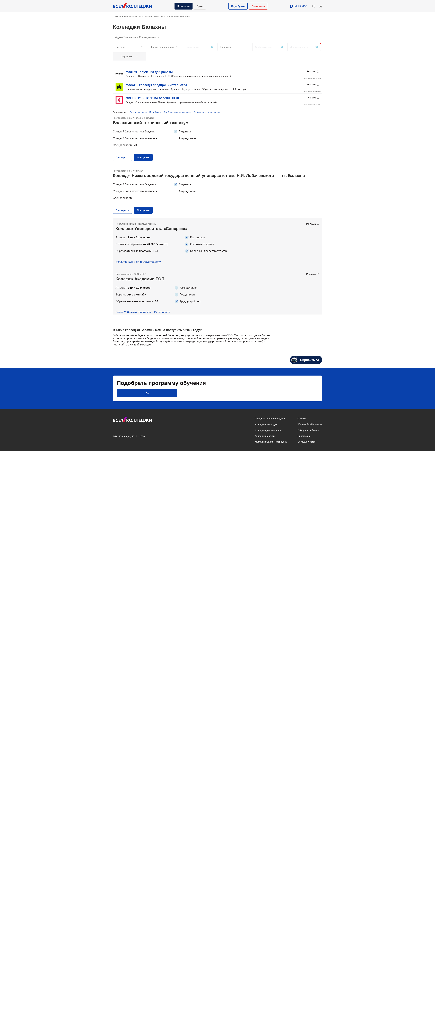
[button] (238, 6)
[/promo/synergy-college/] (217, 243)
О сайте (302, 418)
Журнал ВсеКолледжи (310, 424)
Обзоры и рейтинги (308, 430)
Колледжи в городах (266, 424)
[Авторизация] (320, 6)
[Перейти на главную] (132, 6)
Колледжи (183, 6)
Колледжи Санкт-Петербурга (271, 441)
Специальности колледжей (270, 418)
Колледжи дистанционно (268, 430)
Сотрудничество (307, 441)
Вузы (200, 6)
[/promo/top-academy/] (217, 291)
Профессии (304, 436)
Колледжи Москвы (265, 436)
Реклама (311, 71)
